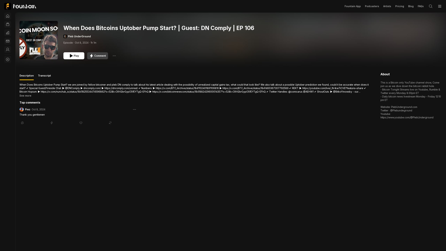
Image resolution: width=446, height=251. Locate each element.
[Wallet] (7, 41)
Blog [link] (411, 6)
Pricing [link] (399, 6)
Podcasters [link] (372, 6)
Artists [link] (387, 6)
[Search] (430, 6)
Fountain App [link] (353, 6)
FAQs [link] (421, 6)
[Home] (7, 16)
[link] (20, 6)
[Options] (114, 55)
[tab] (27, 77)
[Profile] (7, 49)
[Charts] (7, 32)
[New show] (7, 59)
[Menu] (440, 6)
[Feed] (7, 24)
